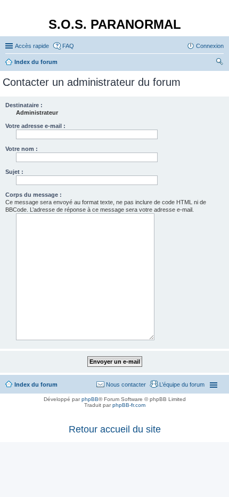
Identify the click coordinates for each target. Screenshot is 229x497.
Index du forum (36, 384)
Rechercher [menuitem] (219, 63)
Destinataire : (24, 105)
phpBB (90, 399)
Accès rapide (32, 46)
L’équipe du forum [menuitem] (182, 384)
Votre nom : (21, 149)
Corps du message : (33, 194)
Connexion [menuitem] (210, 46)
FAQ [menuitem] (68, 46)
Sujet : (14, 172)
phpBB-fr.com (128, 405)
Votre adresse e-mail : (35, 126)
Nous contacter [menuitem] (126, 384)
